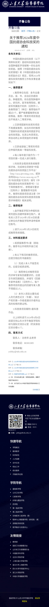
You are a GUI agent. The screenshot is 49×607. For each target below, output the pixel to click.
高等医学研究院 (18, 523)
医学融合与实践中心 (20, 527)
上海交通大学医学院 (20, 561)
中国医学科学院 (18, 553)
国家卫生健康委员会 (20, 545)
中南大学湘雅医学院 (20, 576)
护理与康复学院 (18, 500)
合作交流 (16, 463)
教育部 (15, 542)
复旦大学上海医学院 (20, 565)
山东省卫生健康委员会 (21, 549)
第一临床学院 (18, 508)
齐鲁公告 (31, 31)
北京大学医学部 (18, 557)
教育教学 (16, 451)
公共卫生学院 (18, 493)
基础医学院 (17, 489)
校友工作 (16, 466)
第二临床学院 (18, 512)
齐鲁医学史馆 (18, 474)
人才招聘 (16, 459)
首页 (23, 31)
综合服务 (16, 470)
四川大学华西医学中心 (21, 568)
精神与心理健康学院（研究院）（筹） (26, 519)
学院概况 (16, 447)
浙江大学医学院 (18, 572)
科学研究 (16, 455)
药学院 (15, 504)
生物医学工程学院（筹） (22, 516)
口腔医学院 (17, 496)
